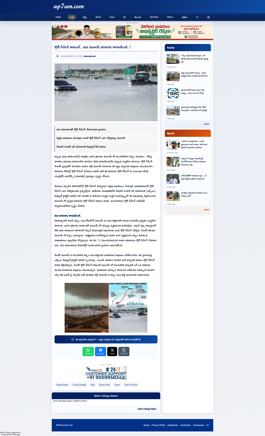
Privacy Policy (158, 425)
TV (197, 17)
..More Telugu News (146, 408)
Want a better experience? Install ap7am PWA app (10, 433)
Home (58, 17)
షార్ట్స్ (85, 17)
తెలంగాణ (137, 17)
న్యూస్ (72, 17)
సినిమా (112, 17)
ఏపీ (124, 17)
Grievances (198, 425)
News (98, 17)
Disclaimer (173, 425)
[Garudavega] (106, 373)
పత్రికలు (184, 17)
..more (206, 123)
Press (170, 17)
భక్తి (208, 17)
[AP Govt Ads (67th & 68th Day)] (132, 32)
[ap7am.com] (69, 7)
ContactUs (185, 425)
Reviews (154, 17)
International (90, 56)
